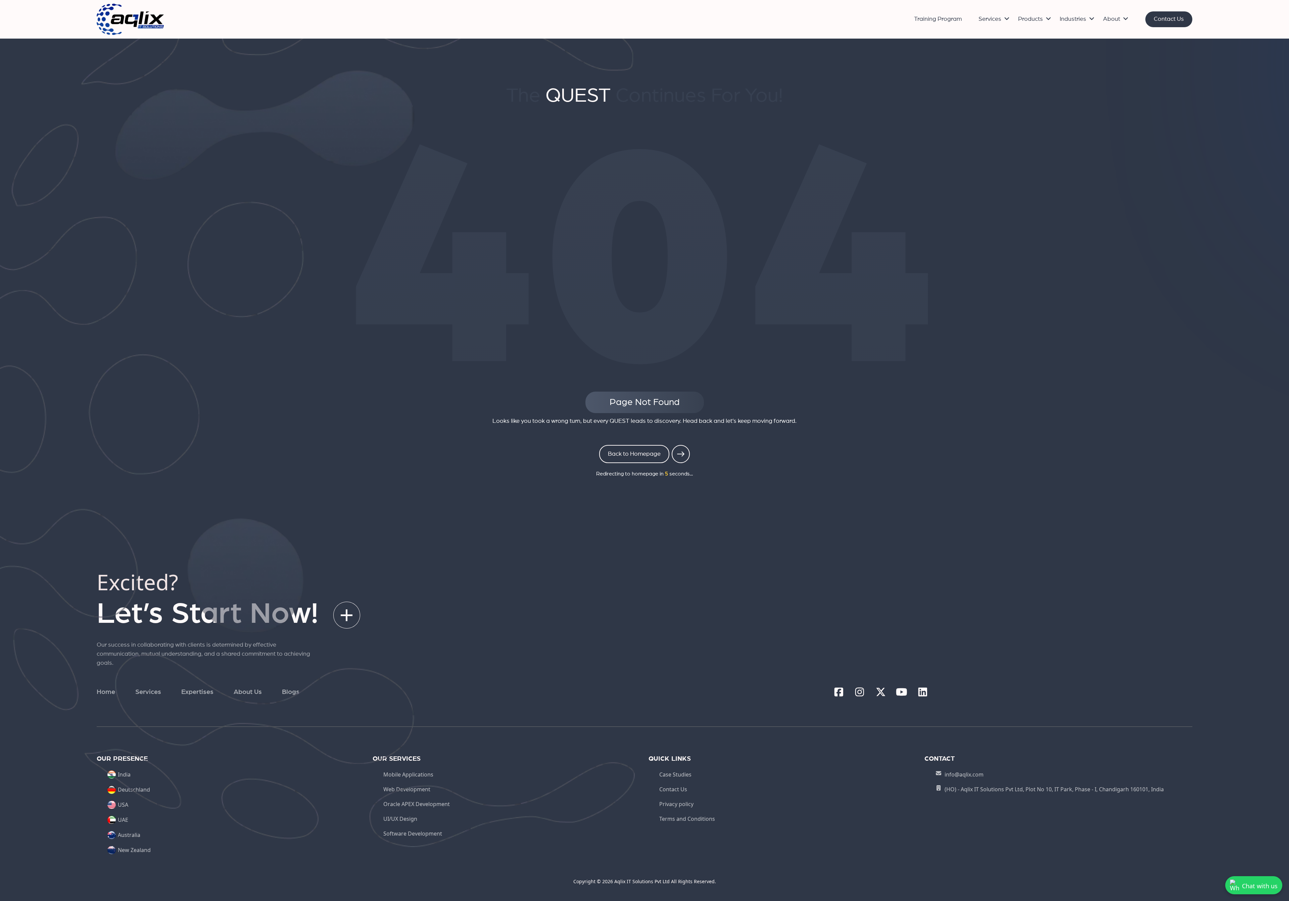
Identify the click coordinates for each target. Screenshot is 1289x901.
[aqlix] (130, 18)
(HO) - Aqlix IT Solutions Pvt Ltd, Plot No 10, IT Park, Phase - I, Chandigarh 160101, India (1054, 789)
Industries (1073, 19)
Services (989, 19)
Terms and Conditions (687, 818)
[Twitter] (880, 692)
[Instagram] (859, 692)
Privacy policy (676, 804)
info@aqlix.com (964, 774)
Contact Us (1169, 19)
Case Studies (675, 774)
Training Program (938, 19)
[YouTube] (901, 692)
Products (1030, 19)
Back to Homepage (634, 454)
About (1111, 19)
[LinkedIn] (922, 692)
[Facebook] (838, 692)
